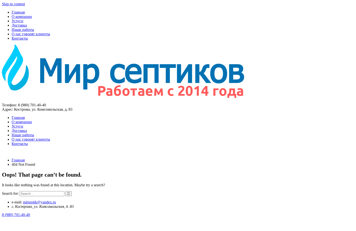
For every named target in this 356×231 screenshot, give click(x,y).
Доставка (19, 25)
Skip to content (13, 4)
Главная (18, 12)
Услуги (17, 21)
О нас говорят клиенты (31, 34)
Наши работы (23, 30)
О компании (22, 16)
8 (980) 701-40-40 (16, 215)
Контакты (20, 38)
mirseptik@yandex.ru (39, 202)
